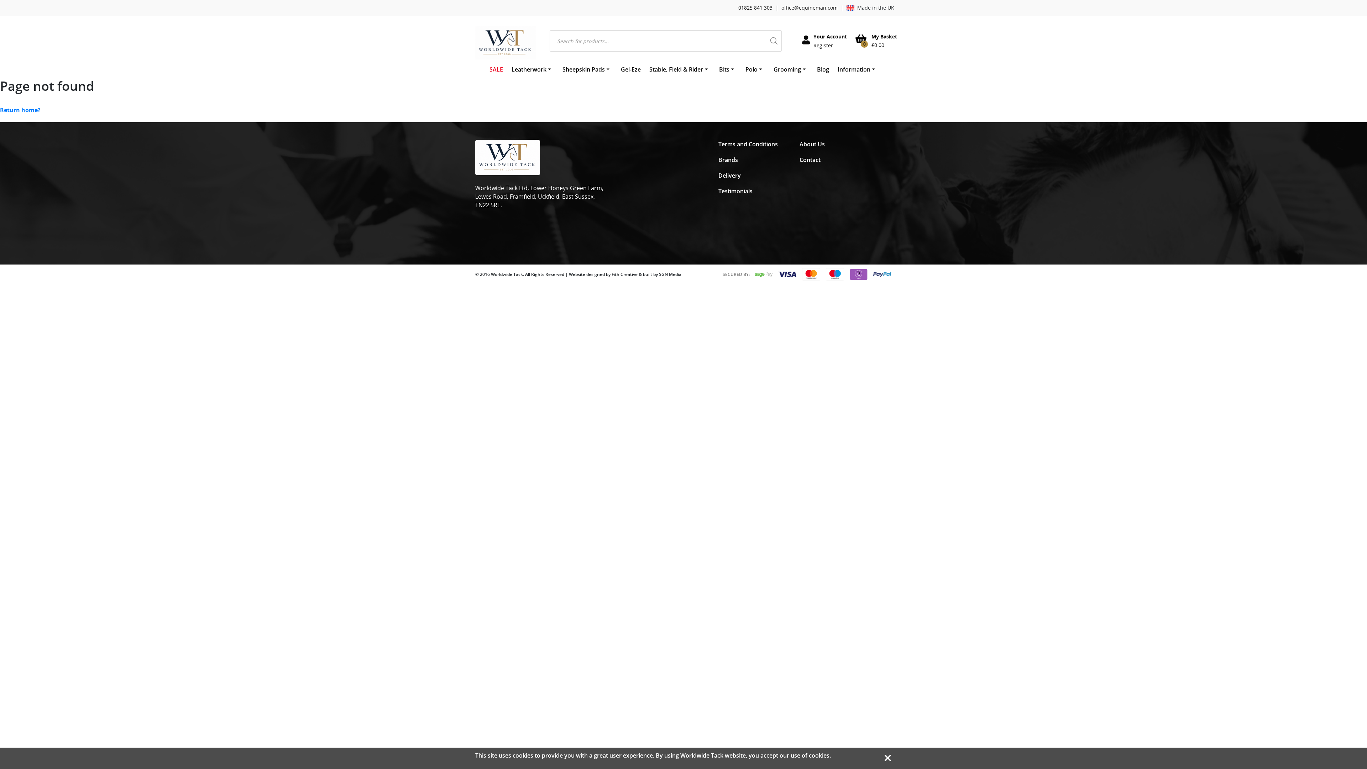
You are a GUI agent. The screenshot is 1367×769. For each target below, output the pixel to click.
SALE (496, 69)
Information (854, 69)
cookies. (820, 755)
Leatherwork (529, 69)
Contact (810, 160)
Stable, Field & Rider (676, 69)
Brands (728, 160)
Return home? (20, 110)
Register (823, 45)
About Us (812, 144)
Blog (823, 69)
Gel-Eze (631, 69)
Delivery (729, 175)
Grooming (787, 69)
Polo (751, 69)
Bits (724, 69)
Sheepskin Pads (583, 69)
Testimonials (735, 191)
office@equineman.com (809, 7)
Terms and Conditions (748, 144)
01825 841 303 (755, 7)
